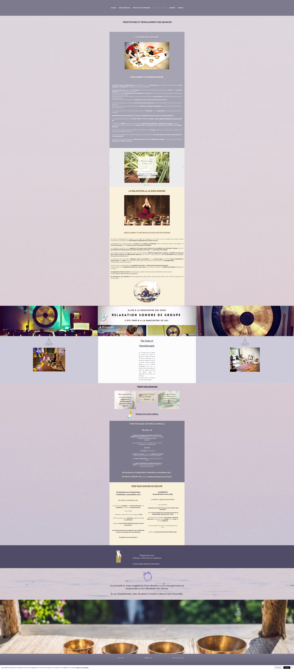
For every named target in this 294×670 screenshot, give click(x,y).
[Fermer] (292, 667)
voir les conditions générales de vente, (151, 437)
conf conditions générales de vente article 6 (124, 273)
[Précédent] (110, 167)
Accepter (287, 667)
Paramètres (278, 667)
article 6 (146, 440)
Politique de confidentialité (82, 667)
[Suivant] (183, 167)
